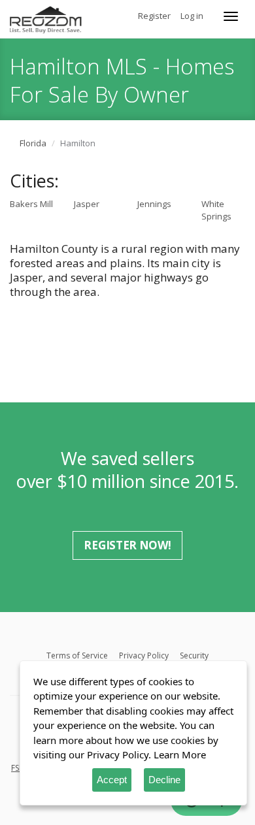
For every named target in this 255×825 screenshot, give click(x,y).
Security (194, 655)
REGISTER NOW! (127, 545)
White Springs (216, 210)
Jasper (86, 204)
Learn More (180, 754)
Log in (191, 16)
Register (154, 16)
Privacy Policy (144, 655)
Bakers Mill (31, 204)
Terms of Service (77, 655)
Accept (112, 779)
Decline (164, 779)
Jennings (154, 204)
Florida (33, 143)
